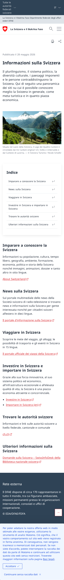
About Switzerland (14, 279)
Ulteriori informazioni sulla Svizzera (28, 224)
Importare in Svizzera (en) (22, 405)
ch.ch (6, 434)
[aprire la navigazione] (59, 29)
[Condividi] (59, 41)
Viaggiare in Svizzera (20, 197)
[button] (58, 512)
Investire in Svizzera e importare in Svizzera (28, 207)
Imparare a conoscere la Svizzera (27, 181)
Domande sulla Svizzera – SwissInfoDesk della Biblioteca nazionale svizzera (31, 459)
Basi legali (48, 559)
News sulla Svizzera (20, 189)
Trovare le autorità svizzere (24, 216)
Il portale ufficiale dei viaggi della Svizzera (29, 354)
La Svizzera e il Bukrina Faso (26, 29)
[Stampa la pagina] (52, 41)
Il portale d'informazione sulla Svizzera (27, 320)
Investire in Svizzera (18, 399)
